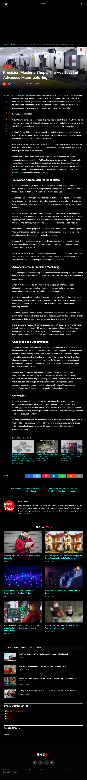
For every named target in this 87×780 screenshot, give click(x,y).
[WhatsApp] (6, 125)
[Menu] (6, 3)
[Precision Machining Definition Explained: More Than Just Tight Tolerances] (47, 446)
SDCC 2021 (12, 716)
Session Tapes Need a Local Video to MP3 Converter (22, 557)
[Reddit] (6, 119)
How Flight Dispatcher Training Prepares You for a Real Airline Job (43, 654)
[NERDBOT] (43, 3)
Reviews (38, 648)
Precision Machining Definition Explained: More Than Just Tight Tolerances (47, 456)
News (16, 648)
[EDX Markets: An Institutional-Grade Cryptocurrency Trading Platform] (23, 577)
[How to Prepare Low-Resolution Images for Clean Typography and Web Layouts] (64, 542)
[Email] (6, 131)
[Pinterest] (6, 113)
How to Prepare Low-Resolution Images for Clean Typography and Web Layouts (63, 557)
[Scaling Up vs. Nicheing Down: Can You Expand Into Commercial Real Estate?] (10, 693)
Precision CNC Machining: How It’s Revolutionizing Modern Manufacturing (71, 456)
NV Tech (7, 66)
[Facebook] (6, 101)
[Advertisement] (43, 25)
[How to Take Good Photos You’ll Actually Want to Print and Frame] (64, 611)
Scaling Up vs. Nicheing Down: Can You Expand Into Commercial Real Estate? (47, 691)
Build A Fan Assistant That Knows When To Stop (63, 591)
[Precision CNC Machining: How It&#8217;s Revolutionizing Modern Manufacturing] (71, 446)
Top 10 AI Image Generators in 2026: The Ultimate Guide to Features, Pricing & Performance (21, 628)
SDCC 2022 (12, 719)
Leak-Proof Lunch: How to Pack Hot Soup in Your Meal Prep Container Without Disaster (47, 680)
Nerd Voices (15, 84)
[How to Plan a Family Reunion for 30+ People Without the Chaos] (10, 669)
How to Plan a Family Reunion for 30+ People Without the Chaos (42, 666)
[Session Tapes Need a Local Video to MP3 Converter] (23, 542)
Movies (24, 648)
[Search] (81, 3)
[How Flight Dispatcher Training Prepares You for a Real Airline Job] (10, 657)
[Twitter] (6, 107)
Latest (8, 648)
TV (31, 648)
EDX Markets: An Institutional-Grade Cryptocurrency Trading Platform (19, 591)
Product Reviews (15, 711)
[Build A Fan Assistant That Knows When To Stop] (64, 577)
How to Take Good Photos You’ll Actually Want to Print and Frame (62, 626)
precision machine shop (23, 95)
